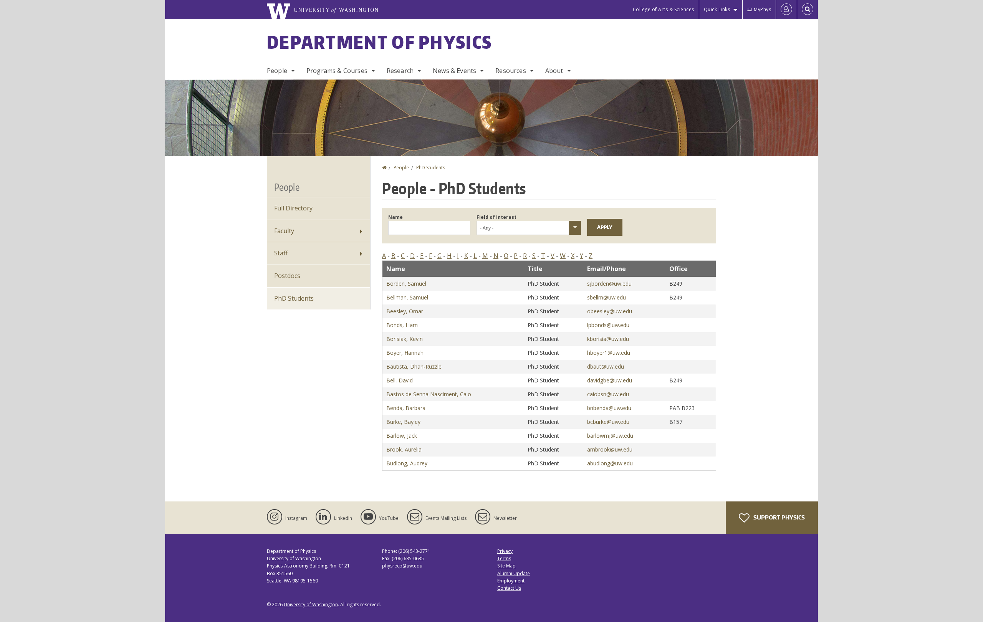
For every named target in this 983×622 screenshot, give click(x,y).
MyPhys (762, 9)
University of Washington (311, 604)
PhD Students (430, 167)
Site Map (506, 565)
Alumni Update (513, 573)
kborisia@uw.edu (608, 338)
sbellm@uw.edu (606, 297)
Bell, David (399, 380)
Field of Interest (496, 217)
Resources (510, 70)
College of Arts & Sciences (663, 9)
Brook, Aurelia (404, 449)
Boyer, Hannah (405, 352)
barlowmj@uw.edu (610, 435)
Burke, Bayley (403, 421)
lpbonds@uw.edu (608, 325)
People (277, 70)
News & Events (454, 70)
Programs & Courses (336, 70)
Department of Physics (379, 42)
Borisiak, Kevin (404, 338)
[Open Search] (807, 9)
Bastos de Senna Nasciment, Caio (428, 394)
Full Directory (293, 208)
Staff (281, 253)
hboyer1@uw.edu (608, 352)
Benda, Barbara (405, 408)
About (554, 70)
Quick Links (717, 9)
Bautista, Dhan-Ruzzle (414, 366)
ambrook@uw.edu (609, 449)
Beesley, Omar (404, 311)
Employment (511, 580)
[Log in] (786, 9)
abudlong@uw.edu (610, 463)
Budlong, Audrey (406, 463)
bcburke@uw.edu (608, 421)
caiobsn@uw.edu (608, 394)
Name (395, 217)
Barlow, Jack (401, 435)
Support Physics (778, 517)
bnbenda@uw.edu (609, 408)
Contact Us (509, 588)
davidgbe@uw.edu (609, 380)
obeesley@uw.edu (609, 311)
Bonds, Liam (402, 325)
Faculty (284, 231)
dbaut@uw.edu (605, 366)
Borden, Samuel (406, 283)
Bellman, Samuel (407, 297)
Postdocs (287, 275)
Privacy (505, 551)
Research (400, 70)
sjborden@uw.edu (609, 283)
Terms (504, 558)
